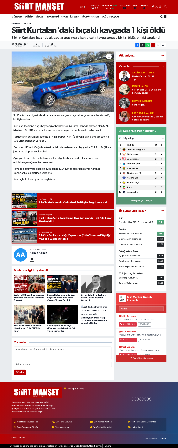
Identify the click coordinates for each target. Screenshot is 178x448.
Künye (14, 437)
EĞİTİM (29, 17)
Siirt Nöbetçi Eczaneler (27, 422)
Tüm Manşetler (62, 427)
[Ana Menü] (165, 17)
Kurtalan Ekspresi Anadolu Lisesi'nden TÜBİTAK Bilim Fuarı (27, 328)
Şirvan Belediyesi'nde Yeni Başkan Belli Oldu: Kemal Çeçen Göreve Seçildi (61, 297)
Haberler (16, 23)
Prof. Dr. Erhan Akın (143, 113)
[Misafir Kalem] (124, 89)
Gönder (20, 372)
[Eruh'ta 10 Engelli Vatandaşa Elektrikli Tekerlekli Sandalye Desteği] (29, 284)
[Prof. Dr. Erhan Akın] (124, 116)
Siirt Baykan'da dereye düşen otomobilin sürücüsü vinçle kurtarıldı (61, 328)
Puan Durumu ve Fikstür (27, 427)
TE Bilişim (162, 439)
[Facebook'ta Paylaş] (137, 45)
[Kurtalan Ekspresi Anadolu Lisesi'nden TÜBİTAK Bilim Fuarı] (29, 314)
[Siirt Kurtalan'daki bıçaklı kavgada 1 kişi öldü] (63, 81)
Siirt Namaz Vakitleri (103, 422)
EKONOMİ (53, 17)
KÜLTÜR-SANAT (90, 17)
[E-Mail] (32, 259)
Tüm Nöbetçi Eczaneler (143, 358)
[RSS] (149, 399)
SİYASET (40, 17)
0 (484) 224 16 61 (129, 324)
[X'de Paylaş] (142, 45)
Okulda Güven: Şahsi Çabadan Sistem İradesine (147, 118)
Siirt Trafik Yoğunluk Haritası (144, 422)
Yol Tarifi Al (145, 324)
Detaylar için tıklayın (141, 200)
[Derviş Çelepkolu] (124, 103)
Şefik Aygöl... (138, 105)
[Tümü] (162, 55)
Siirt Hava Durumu (64, 422)
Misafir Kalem (140, 86)
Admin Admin (38, 253)
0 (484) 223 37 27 (129, 339)
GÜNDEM (17, 17)
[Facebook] (134, 399)
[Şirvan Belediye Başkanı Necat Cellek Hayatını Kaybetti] (96, 284)
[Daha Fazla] (153, 45)
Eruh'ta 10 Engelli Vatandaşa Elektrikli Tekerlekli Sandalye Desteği (29, 297)
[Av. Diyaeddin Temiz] (124, 76)
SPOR (64, 17)
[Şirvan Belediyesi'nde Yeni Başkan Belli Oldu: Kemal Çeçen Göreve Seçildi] (62, 284)
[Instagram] (144, 399)
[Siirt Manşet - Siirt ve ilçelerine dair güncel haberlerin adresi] (39, 7)
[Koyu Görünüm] (161, 17)
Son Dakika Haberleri (102, 427)
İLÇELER (74, 17)
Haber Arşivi (137, 427)
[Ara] (165, 7)
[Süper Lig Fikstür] (162, 211)
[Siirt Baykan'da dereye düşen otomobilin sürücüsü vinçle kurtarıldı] (62, 314)
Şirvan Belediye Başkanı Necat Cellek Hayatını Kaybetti (93, 297)
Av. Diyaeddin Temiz (143, 73)
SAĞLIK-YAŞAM (110, 17)
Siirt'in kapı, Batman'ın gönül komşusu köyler (147, 91)
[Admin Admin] (20, 255)
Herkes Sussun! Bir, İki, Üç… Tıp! (146, 78)
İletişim (22, 437)
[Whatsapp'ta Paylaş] (147, 45)
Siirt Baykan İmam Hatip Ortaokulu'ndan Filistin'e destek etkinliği (94, 320)
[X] (139, 399)
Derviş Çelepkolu (142, 101)
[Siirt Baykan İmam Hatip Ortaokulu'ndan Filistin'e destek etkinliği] (96, 310)
